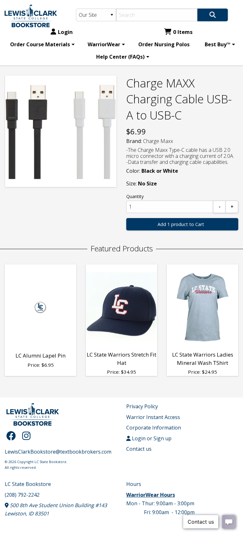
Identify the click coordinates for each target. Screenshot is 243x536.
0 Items (183, 32)
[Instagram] (26, 435)
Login (65, 32)
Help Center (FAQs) (120, 56)
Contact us (139, 448)
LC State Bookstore (28, 484)
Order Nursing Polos (164, 44)
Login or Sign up (151, 438)
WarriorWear (104, 44)
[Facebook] (12, 435)
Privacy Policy (142, 406)
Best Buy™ (217, 44)
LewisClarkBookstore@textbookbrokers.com (58, 451)
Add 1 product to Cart (181, 224)
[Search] (212, 15)
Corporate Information (153, 427)
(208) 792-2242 (22, 494)
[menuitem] (41, 44)
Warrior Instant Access (153, 417)
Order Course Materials (40, 44)
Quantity (135, 196)
